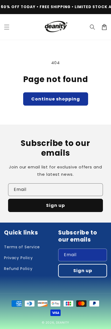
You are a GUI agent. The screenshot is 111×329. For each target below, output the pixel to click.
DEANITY (62, 322)
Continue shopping (55, 99)
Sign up (55, 205)
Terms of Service (22, 247)
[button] (7, 27)
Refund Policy (18, 268)
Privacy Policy (18, 257)
